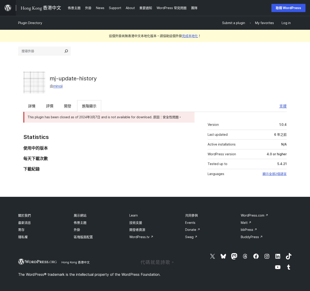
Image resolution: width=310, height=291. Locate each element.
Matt (246, 222)
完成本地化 (190, 36)
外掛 (77, 230)
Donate (192, 230)
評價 (49, 106)
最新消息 (24, 222)
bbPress (249, 230)
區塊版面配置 (83, 237)
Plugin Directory (30, 23)
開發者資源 (137, 230)
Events (190, 222)
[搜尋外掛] (66, 51)
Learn (133, 215)
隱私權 (23, 237)
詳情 (31, 106)
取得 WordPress (288, 8)
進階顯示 (89, 106)
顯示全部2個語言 (275, 174)
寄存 (21, 230)
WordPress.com (254, 215)
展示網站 (80, 215)
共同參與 (191, 215)
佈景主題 (80, 222)
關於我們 (24, 215)
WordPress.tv (141, 237)
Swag (191, 237)
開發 (67, 106)
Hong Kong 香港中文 (76, 262)
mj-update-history (73, 78)
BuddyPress (252, 237)
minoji (58, 86)
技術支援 (135, 222)
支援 (283, 106)
